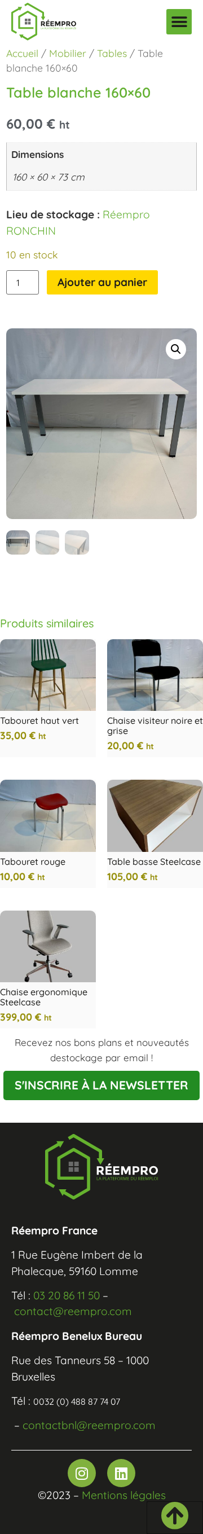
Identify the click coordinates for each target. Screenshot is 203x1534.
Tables (112, 53)
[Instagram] (82, 1473)
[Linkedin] (121, 1473)
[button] (179, 21)
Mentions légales (124, 1495)
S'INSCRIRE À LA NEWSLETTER (101, 1085)
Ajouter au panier (102, 282)
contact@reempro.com (73, 1311)
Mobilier (67, 53)
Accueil (22, 53)
